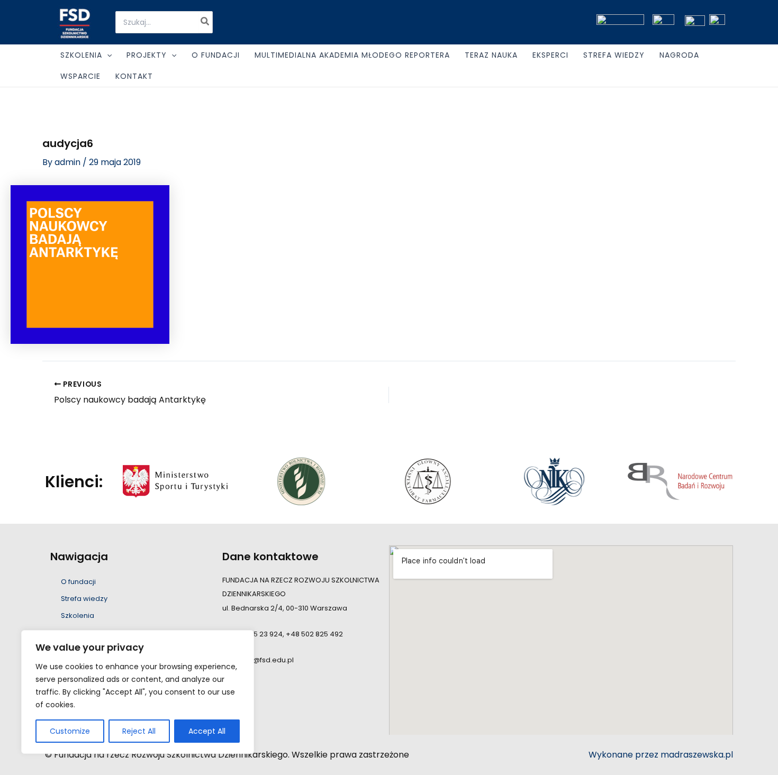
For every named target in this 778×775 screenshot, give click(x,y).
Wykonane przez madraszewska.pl (661, 755)
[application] (107, 55)
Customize (70, 731)
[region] (137, 692)
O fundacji (78, 582)
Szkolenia (77, 615)
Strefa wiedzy (84, 599)
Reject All (139, 731)
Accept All (206, 731)
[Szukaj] (205, 22)
